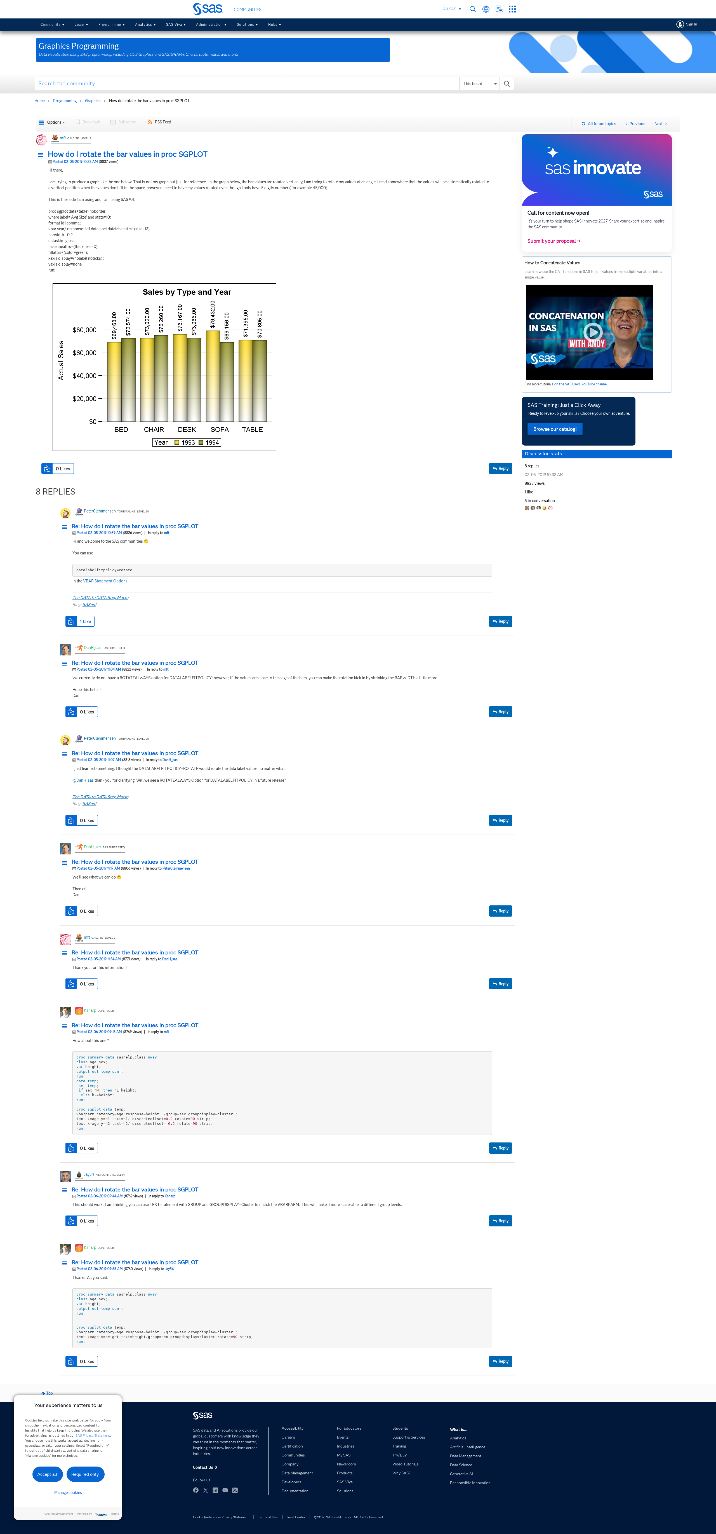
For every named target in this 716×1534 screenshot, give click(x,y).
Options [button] (54, 122)
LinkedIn (215, 1490)
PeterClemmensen (100, 511)
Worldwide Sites (485, 9)
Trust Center (295, 1517)
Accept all (47, 1474)
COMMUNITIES (247, 9)
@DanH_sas (83, 780)
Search (472, 9)
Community (51, 24)
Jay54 (89, 1174)
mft (63, 137)
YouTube (225, 1490)
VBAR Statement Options (105, 581)
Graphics (93, 100)
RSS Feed (163, 122)
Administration (209, 24)
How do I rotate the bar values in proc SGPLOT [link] (149, 100)
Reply (503, 468)
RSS (235, 1490)
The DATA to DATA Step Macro (100, 597)
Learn (79, 24)
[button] (42, 155)
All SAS (449, 8)
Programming (109, 24)
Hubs (272, 24)
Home (39, 100)
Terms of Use (267, 1517)
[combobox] (274, 83)
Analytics (143, 24)
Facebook (196, 1490)
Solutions (245, 24)
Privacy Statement (235, 1517)
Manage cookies (68, 1492)
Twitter (205, 1490)
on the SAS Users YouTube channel (581, 384)
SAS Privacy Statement (93, 1435)
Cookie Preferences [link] (207, 1517)
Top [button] (49, 1393)
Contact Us (499, 9)
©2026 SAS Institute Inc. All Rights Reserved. (349, 1517)
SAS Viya (174, 24)
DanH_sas (92, 647)
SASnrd (89, 604)
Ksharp (90, 1010)
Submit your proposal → (554, 241)
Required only (85, 1474)
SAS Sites (512, 9)
